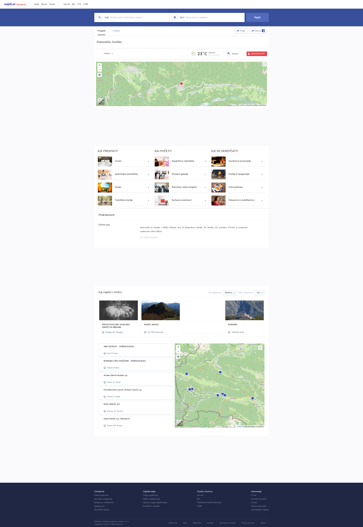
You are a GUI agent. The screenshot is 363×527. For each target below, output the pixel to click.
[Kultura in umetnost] (181, 200)
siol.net (67, 4)
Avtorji (254, 502)
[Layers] (101, 101)
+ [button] (100, 65)
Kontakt (210, 523)
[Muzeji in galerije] (181, 174)
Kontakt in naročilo (151, 506)
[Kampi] (125, 187)
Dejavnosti (173, 523)
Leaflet (241, 105)
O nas (254, 495)
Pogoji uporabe (248, 523)
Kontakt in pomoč (259, 499)
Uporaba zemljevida (103, 499)
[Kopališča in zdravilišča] (181, 161)
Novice (44, 4)
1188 (85, 4)
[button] (99, 75)
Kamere (235, 54)
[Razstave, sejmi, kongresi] (181, 187)
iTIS (79, 4)
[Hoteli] (125, 161)
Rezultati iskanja (101, 509)
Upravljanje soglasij (260, 509)
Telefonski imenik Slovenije (209, 502)
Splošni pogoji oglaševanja (155, 502)
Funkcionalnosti (101, 495)
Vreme (52, 4)
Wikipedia (153, 237)
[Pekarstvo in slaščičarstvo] (238, 200)
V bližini (116, 30)
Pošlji (242, 30)
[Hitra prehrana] (238, 187)
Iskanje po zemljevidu (103, 502)
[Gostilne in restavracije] (238, 161)
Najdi (257, 17)
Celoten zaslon (264, 64)
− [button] (100, 69)
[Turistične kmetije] (125, 200)
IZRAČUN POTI (258, 54)
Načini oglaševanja (151, 499)
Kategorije (197, 523)
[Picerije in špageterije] (238, 174)
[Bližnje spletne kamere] (228, 53)
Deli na (258, 30)
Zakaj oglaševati (150, 495)
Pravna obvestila (258, 506)
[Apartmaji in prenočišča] (125, 174)
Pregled (101, 30)
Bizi (73, 4)
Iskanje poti (99, 506)
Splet (36, 4)
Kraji (185, 523)
